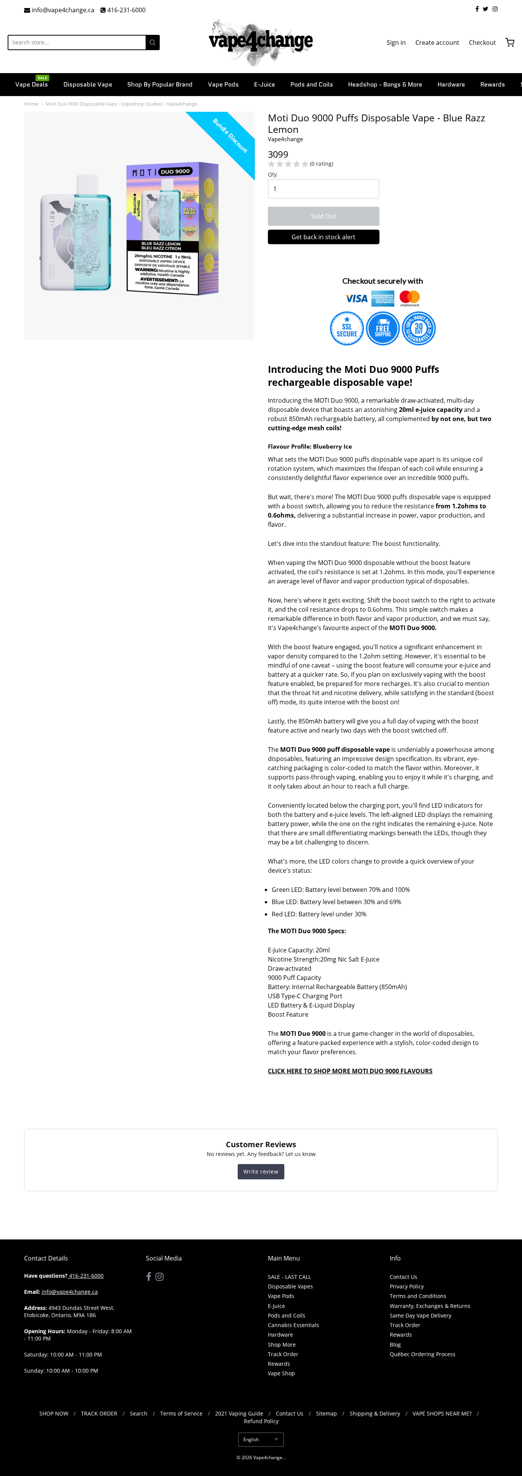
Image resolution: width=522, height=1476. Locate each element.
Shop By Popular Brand (160, 84)
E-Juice (264, 84)
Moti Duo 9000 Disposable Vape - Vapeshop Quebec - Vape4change (121, 103)
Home (31, 103)
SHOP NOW (53, 1413)
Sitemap (326, 1413)
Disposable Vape (87, 84)
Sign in (396, 42)
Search (139, 1413)
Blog (395, 1344)
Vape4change (267, 1457)
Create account (437, 42)
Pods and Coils (311, 84)
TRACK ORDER (99, 1413)
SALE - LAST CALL (289, 1276)
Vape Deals (31, 84)
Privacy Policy (407, 1286)
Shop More (282, 1344)
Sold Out (323, 216)
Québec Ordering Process (423, 1354)
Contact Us (403, 1276)
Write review (260, 1171)
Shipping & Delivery (375, 1413)
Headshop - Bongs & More (385, 84)
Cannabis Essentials (293, 1325)
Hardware (451, 84)
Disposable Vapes (290, 1286)
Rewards (492, 84)
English (251, 1439)
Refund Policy (261, 1421)
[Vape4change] (261, 42)
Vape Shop (281, 1373)
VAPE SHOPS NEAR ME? (442, 1413)
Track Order (283, 1354)
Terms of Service (181, 1413)
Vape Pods (223, 84)
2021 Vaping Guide (239, 1413)
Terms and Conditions (418, 1296)
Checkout (482, 42)
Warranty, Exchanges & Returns (430, 1305)
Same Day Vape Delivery (420, 1315)
